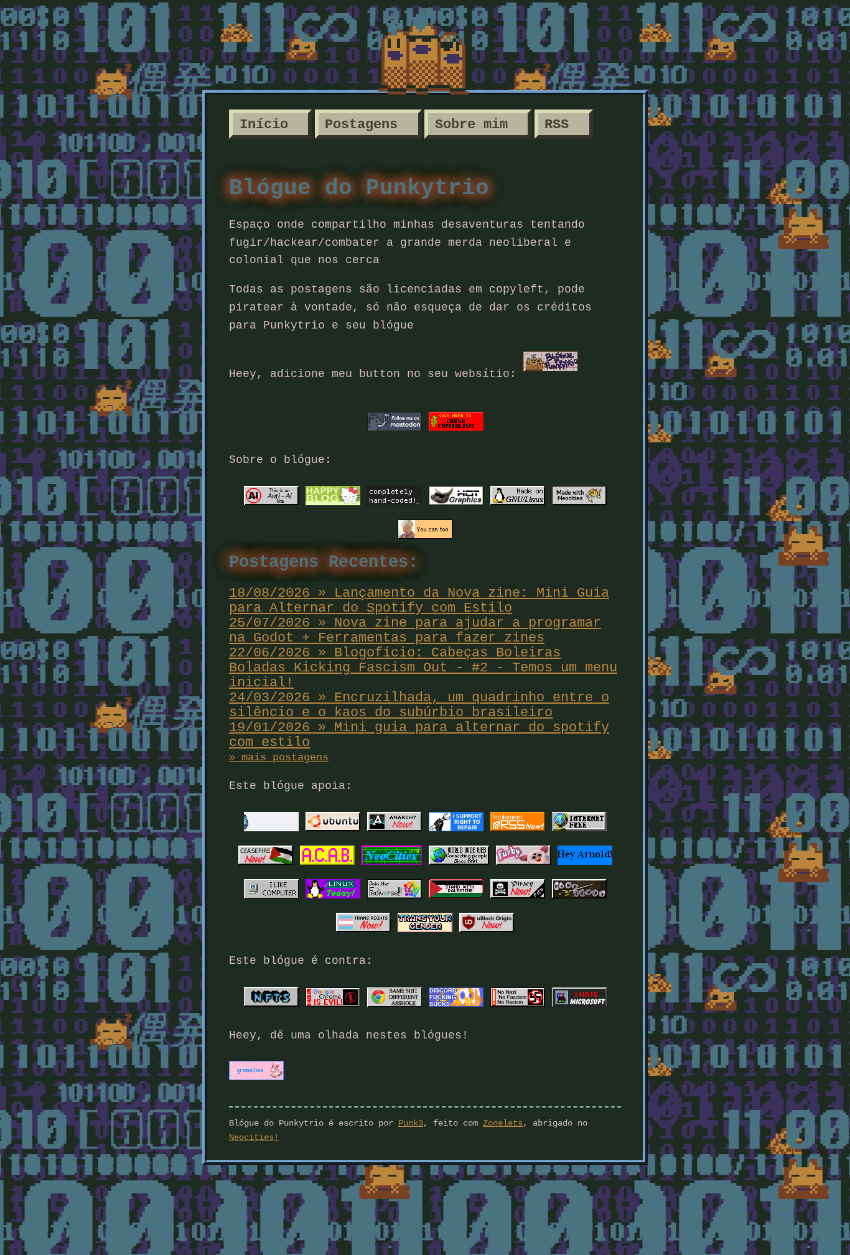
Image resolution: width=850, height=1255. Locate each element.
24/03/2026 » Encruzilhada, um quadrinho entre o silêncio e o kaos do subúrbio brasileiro (419, 705)
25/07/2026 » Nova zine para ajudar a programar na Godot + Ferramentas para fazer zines (415, 630)
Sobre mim (471, 124)
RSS (556, 124)
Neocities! (254, 1137)
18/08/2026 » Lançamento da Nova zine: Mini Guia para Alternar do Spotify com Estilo (419, 600)
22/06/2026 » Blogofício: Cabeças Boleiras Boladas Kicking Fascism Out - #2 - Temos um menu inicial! (423, 667)
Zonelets (503, 1123)
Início (264, 124)
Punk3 (410, 1123)
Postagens (361, 124)
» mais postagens (279, 757)
